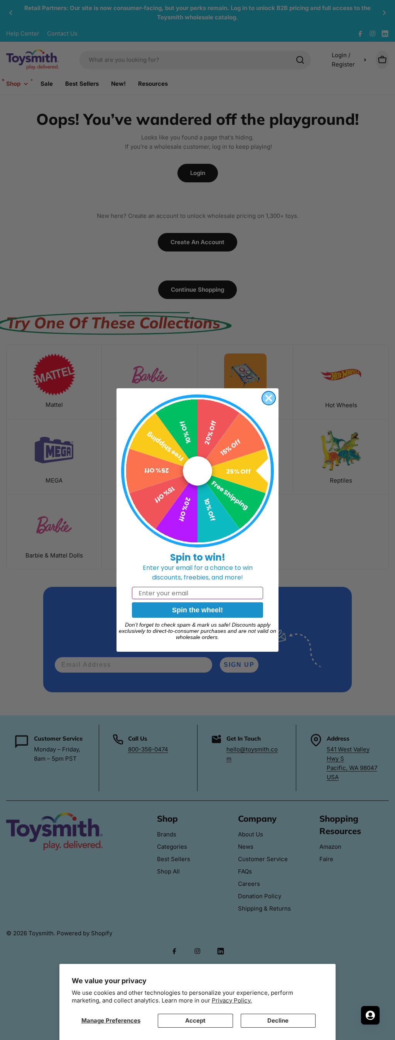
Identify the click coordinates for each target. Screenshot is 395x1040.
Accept (195, 1020)
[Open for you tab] (370, 1015)
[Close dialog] (268, 398)
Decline (278, 1020)
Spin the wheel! (197, 610)
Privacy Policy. (232, 1000)
